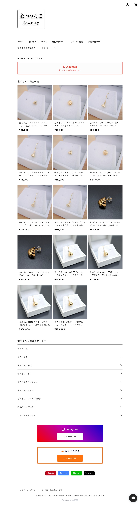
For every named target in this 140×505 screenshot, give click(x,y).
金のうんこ (23, 357)
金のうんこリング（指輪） (30, 399)
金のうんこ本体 (25, 374)
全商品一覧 (23, 349)
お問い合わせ (94, 41)
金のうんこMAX (25, 365)
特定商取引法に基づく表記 (52, 490)
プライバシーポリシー (28, 490)
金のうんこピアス (26, 390)
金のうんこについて (38, 41)
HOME (21, 41)
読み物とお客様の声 (27, 48)
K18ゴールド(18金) (26, 407)
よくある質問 (77, 41)
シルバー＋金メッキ (27, 415)
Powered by (67, 500)
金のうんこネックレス (28, 382)
